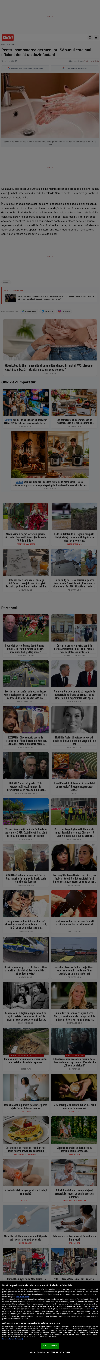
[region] (50, 1320)
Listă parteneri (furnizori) (12, 1339)
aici (92, 1309)
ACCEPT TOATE (50, 1346)
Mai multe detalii (22, 1297)
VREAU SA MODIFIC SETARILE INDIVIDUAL (50, 1352)
